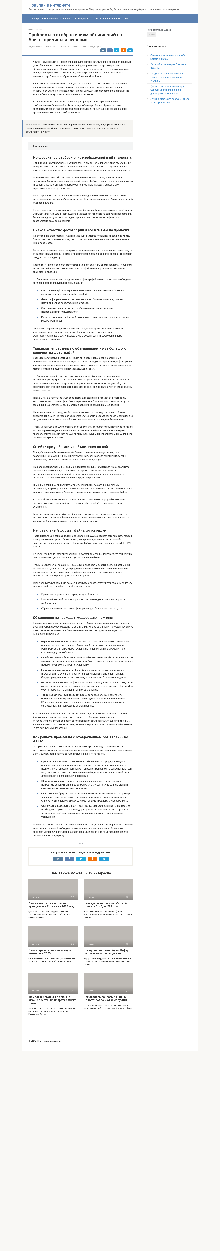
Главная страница (36, 29)
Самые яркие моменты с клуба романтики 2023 (50, 951)
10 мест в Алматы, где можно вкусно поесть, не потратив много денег (52, 1000)
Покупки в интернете (49, 5)
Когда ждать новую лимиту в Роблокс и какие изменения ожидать (167, 77)
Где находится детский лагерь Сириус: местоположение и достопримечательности (167, 90)
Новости (74, 46)
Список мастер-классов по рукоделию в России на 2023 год (51, 904)
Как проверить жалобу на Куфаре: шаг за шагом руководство (107, 951)
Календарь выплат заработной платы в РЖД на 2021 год (105, 904)
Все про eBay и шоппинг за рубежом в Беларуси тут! (60, 18)
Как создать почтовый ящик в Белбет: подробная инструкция (105, 998)
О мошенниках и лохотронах (112, 18)
